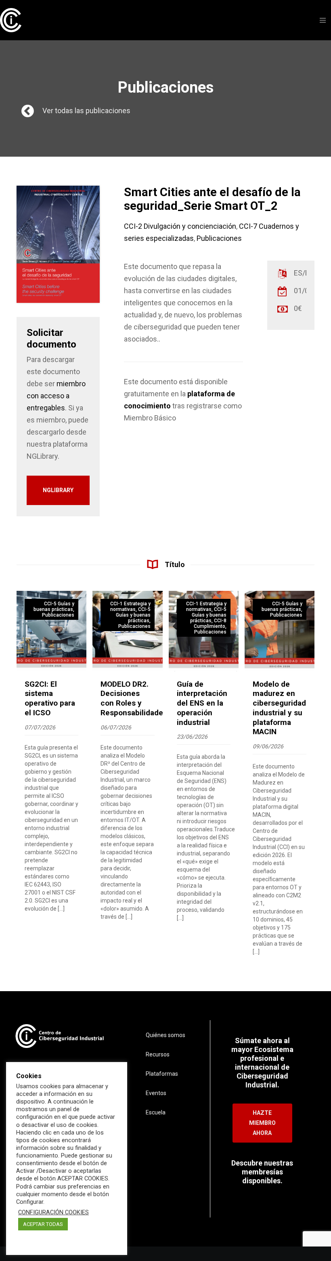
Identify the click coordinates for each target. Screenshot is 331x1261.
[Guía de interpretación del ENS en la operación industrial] (204, 631)
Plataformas (162, 1074)
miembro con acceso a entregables (56, 395)
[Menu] (320, 20)
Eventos (156, 1093)
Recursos (158, 1054)
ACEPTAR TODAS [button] (43, 1224)
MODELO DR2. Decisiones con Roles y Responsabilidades (134, 698)
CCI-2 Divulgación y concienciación (180, 226)
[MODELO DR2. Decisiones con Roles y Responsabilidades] (127, 631)
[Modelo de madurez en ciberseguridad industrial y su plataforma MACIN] (279, 631)
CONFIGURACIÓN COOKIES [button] (53, 1212)
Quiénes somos (165, 1035)
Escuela (156, 1112)
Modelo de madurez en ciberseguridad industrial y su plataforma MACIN (279, 708)
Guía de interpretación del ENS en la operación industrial (202, 703)
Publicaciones (219, 238)
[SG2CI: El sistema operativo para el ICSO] (51, 631)
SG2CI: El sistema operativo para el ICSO (50, 698)
